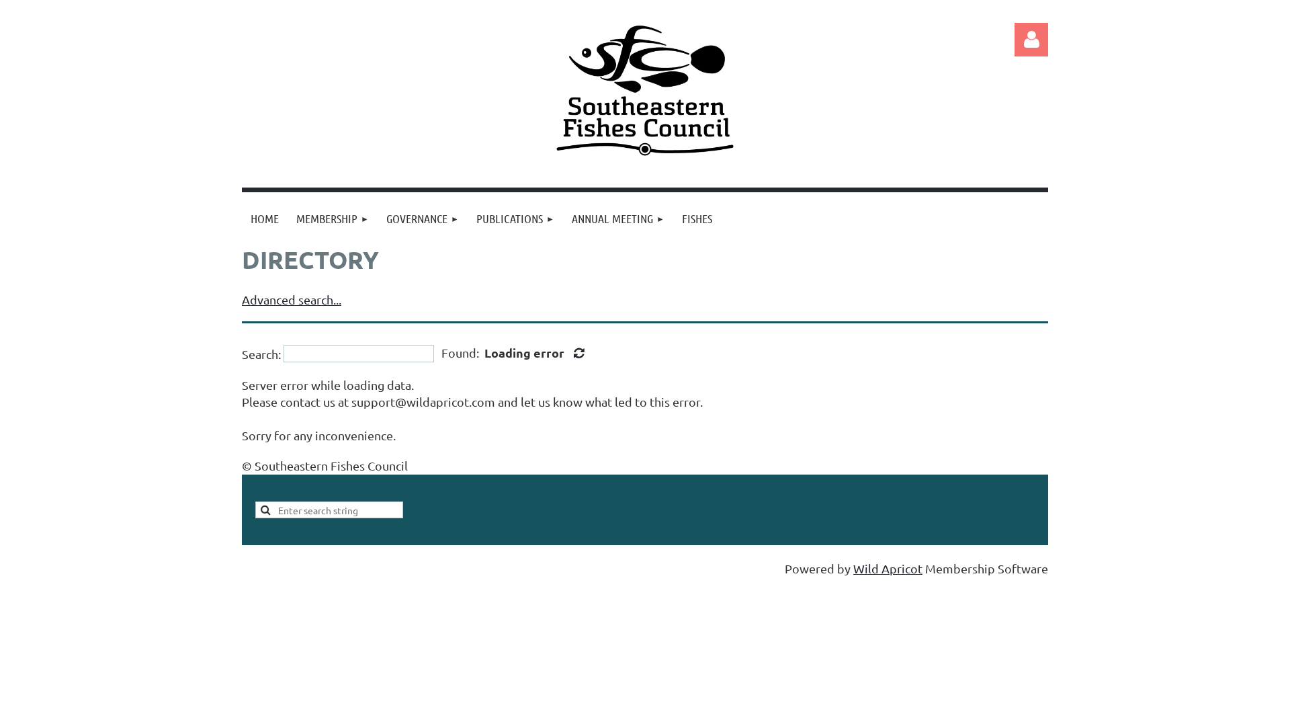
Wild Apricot (887, 568)
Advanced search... (291, 299)
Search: (261, 353)
